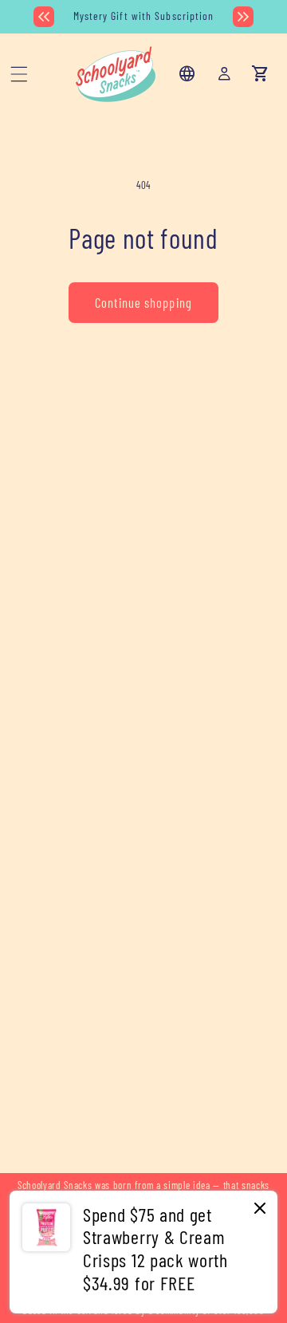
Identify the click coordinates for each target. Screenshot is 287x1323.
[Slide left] (43, 16)
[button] (19, 74)
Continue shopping (143, 302)
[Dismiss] (260, 1209)
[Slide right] (243, 16)
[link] (143, 1252)
